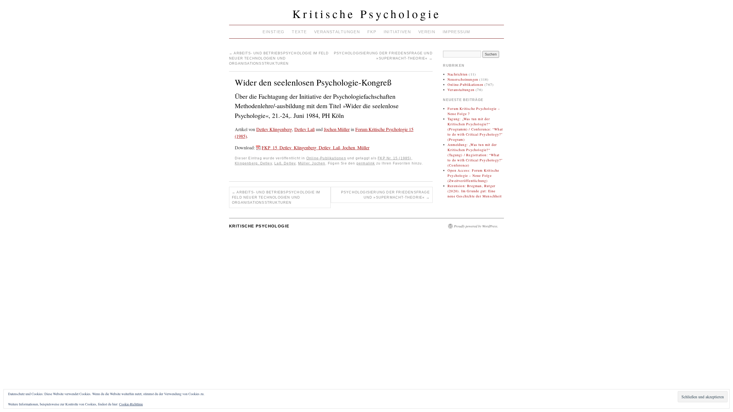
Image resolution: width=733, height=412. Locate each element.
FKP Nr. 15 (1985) (394, 158)
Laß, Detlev (284, 163)
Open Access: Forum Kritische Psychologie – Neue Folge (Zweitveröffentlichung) (473, 175)
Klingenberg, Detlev (253, 163)
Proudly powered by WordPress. (476, 226)
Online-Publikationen (326, 158)
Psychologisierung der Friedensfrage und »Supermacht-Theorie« (385, 194)
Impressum (456, 31)
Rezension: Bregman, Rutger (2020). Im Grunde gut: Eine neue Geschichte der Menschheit (475, 190)
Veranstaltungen (337, 31)
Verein (427, 31)
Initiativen (397, 31)
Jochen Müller (337, 129)
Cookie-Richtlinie (131, 404)
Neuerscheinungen (463, 79)
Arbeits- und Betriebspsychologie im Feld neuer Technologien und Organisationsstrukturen (279, 58)
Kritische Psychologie (366, 13)
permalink (365, 163)
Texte (299, 31)
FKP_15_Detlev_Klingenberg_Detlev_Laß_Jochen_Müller (315, 147)
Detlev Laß (304, 129)
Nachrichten (458, 74)
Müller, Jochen (312, 163)
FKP (371, 31)
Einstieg (273, 31)
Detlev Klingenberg (274, 129)
